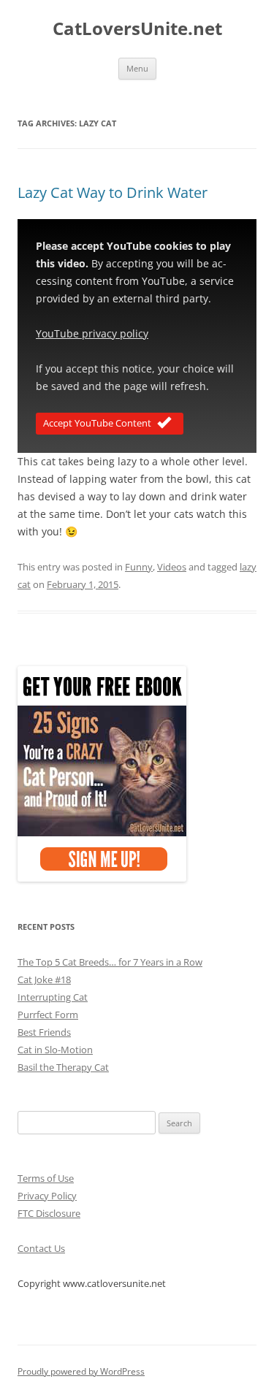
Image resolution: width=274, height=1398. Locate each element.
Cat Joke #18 (44, 979)
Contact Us (41, 1248)
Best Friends (44, 1032)
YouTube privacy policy (92, 333)
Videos (171, 566)
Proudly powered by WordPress (81, 1371)
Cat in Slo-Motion (55, 1049)
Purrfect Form (48, 1014)
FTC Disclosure (49, 1213)
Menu (137, 68)
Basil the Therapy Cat (63, 1067)
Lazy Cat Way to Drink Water (113, 192)
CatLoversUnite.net (137, 29)
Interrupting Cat (53, 997)
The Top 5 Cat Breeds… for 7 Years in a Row (110, 962)
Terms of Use (46, 1178)
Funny (139, 566)
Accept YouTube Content (97, 422)
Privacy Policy (47, 1195)
